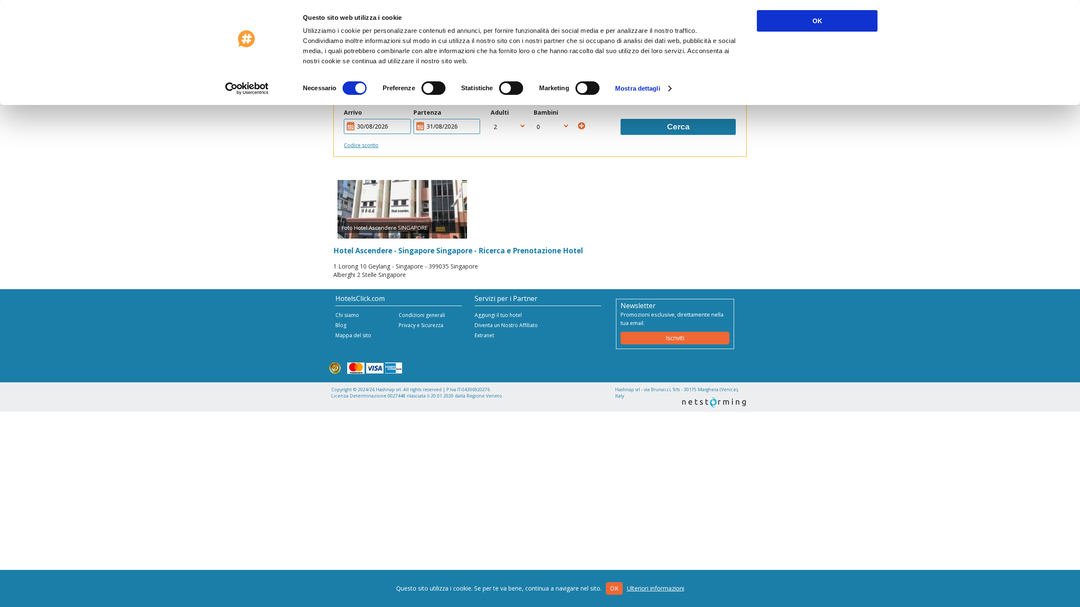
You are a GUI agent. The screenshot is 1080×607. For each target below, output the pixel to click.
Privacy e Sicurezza (421, 325)
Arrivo (353, 112)
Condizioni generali (422, 315)
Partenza (427, 112)
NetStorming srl (714, 402)
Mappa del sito (353, 335)
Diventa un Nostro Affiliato (506, 325)
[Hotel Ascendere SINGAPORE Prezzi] (402, 209)
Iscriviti (675, 338)
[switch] (433, 88)
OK (817, 20)
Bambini (546, 112)
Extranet (484, 335)
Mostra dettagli (637, 88)
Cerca (678, 126)
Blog (340, 325)
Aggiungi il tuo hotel (498, 315)
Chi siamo (347, 315)
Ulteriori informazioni (655, 588)
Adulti (500, 112)
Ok (614, 588)
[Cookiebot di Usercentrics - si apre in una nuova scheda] (247, 88)
